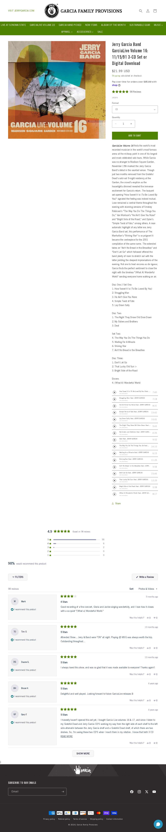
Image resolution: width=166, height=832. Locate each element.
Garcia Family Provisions (87, 825)
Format (115, 103)
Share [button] (118, 503)
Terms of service (80, 819)
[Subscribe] (62, 791)
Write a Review (148, 578)
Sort (132, 589)
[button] (140, 10)
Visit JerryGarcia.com (21, 10)
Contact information (114, 819)
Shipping (116, 76)
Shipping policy (96, 819)
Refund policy (64, 819)
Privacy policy (49, 819)
